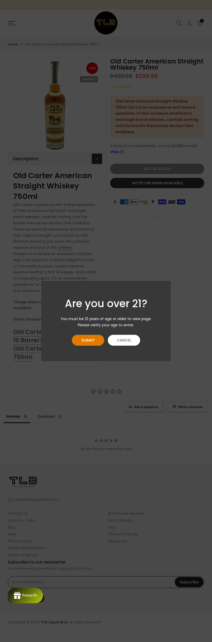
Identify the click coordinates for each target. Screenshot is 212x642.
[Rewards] (25, 595)
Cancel (124, 340)
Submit (88, 340)
